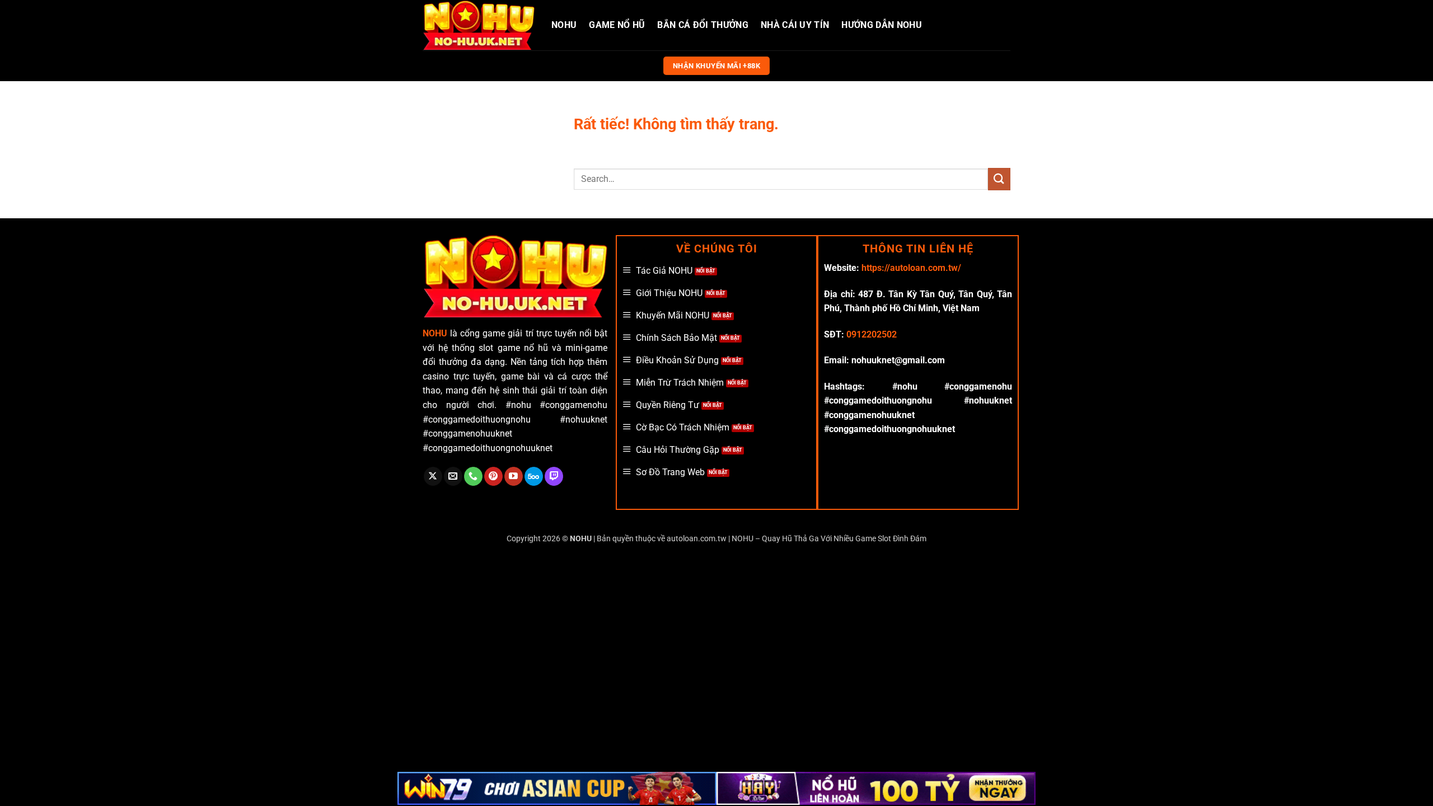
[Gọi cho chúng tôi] (473, 476)
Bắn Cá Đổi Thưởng (702, 25)
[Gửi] (999, 179)
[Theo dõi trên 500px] (534, 476)
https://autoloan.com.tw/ (911, 268)
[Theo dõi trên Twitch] (554, 476)
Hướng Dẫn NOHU (881, 25)
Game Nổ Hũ (617, 25)
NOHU (564, 25)
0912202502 (871, 334)
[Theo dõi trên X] (433, 476)
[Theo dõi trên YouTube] (513, 476)
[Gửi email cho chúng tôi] (453, 476)
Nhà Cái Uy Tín (795, 25)
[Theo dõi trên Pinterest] (493, 476)
